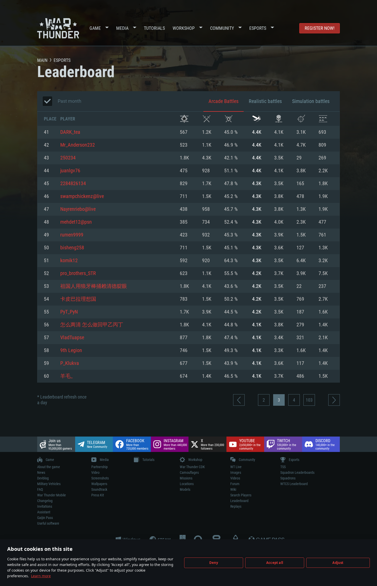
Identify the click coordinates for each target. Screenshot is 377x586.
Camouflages (189, 472)
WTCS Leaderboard (294, 484)
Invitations (44, 506)
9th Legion (71, 350)
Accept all (274, 562)
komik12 (69, 260)
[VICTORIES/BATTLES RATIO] (228, 118)
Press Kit (97, 495)
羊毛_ (66, 376)
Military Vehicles (49, 484)
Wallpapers (99, 484)
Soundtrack (99, 489)
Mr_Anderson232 (77, 145)
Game (95, 28)
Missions (186, 478)
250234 (68, 157)
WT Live (236, 467)
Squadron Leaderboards (297, 472)
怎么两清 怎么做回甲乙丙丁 (91, 324)
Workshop (184, 28)
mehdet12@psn (76, 222)
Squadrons (287, 478)
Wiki (233, 489)
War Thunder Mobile (51, 495)
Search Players (240, 495)
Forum (235, 484)
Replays (235, 506)
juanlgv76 (70, 170)
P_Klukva (69, 363)
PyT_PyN (69, 312)
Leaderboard (239, 501)
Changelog (45, 501)
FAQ (40, 489)
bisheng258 (72, 247)
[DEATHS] (278, 118)
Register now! (319, 28)
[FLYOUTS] (256, 118)
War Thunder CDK (192, 467)
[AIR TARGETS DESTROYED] (300, 118)
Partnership (99, 467)
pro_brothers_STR (78, 273)
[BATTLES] (206, 118)
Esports (257, 28)
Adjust (337, 562)
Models (185, 489)
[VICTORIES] (184, 118)
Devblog (43, 478)
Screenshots (100, 478)
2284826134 (73, 183)
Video (95, 472)
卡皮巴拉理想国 (78, 299)
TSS (283, 467)
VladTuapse (72, 337)
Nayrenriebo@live (78, 209)
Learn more (41, 575)
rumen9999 (71, 235)
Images (235, 472)
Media (122, 28)
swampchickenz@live (82, 196)
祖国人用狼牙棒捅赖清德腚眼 (93, 286)
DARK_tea (70, 132)
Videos (235, 478)
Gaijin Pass (45, 518)
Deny (213, 562)
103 (309, 400)
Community (222, 28)
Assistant (43, 512)
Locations (187, 484)
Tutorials (154, 28)
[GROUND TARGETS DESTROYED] (323, 118)
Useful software (48, 523)
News (41, 472)
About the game (48, 467)
